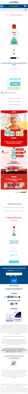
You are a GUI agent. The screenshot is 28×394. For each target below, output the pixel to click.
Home (7, 15)
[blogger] (14, 304)
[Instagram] (16, 304)
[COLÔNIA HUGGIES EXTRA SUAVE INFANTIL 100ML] (14, 52)
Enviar (14, 281)
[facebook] (11, 304)
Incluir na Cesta (14, 261)
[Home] (14, 2)
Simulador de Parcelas (15, 98)
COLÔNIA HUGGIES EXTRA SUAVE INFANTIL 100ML (14, 242)
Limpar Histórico (14, 220)
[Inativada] (17, 321)
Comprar (15, 84)
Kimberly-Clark (14, 72)
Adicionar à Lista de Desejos (9, 92)
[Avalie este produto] (14, 207)
